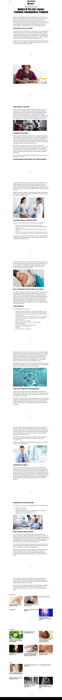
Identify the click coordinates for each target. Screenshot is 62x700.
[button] (9, 1)
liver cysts (32, 553)
